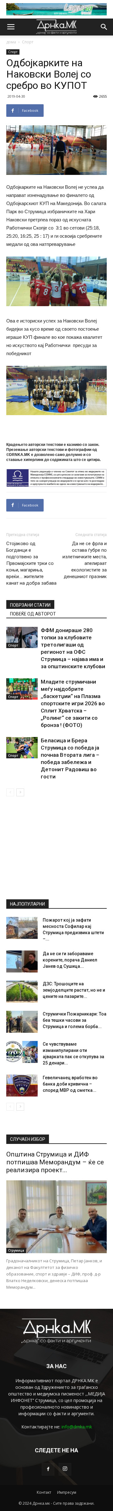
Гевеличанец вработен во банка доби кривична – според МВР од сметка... (70, 1084)
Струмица (16, 1250)
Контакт (44, 1492)
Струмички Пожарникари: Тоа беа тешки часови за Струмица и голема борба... (74, 1020)
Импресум (66, 1492)
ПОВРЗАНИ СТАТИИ (30, 605)
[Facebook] (48, 1469)
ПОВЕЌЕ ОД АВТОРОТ (33, 613)
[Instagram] (65, 1469)
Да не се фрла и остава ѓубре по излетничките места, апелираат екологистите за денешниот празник (84, 560)
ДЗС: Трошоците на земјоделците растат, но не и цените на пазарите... (74, 990)
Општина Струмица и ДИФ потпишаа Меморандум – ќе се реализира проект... (55, 1162)
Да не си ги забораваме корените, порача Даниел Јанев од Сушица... (70, 960)
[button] (104, 27)
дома (11, 42)
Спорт (27, 42)
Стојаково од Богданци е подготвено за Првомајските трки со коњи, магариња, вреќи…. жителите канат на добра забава (31, 563)
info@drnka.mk (77, 1427)
